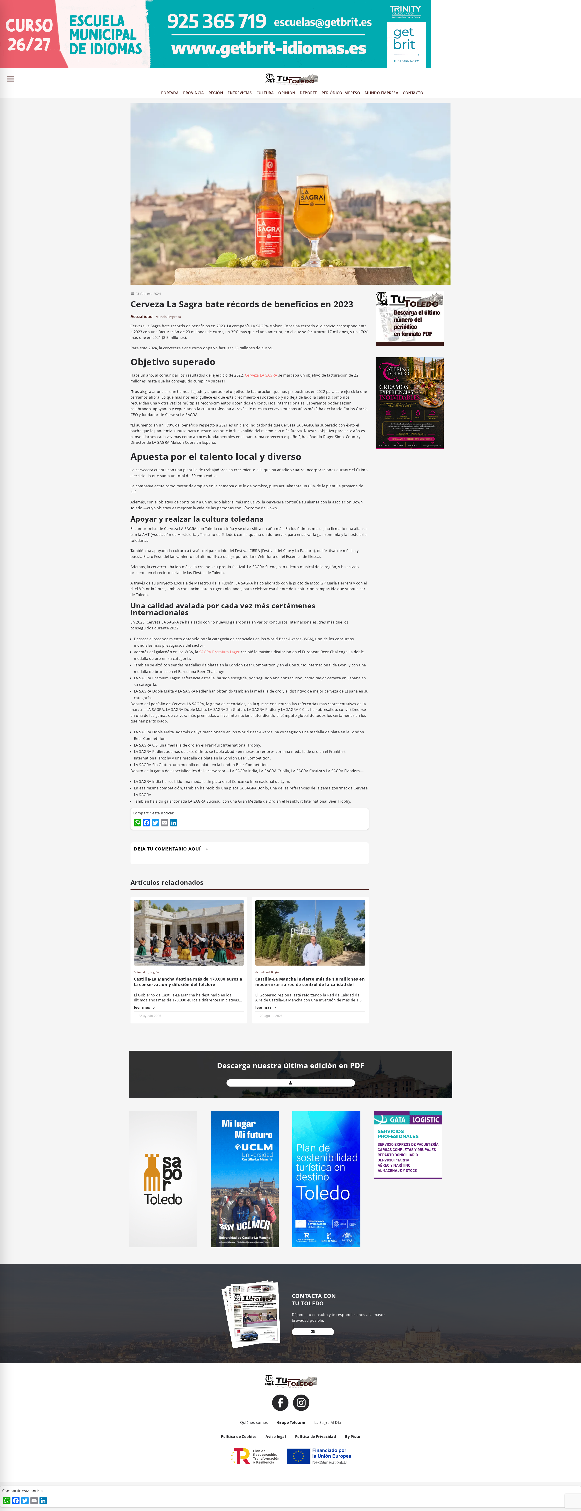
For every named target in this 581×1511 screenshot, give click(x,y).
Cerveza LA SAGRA (261, 375)
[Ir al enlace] (280, 1403)
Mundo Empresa (168, 317)
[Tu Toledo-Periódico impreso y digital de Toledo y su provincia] (291, 79)
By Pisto (352, 1436)
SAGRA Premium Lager (219, 651)
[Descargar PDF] (290, 1083)
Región (154, 972)
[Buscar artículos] (575, 80)
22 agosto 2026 (149, 1015)
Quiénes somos (254, 1422)
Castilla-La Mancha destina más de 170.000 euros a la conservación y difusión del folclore (188, 981)
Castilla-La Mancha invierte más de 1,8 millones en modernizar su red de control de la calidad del (310, 981)
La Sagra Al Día (327, 1422)
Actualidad (141, 316)
